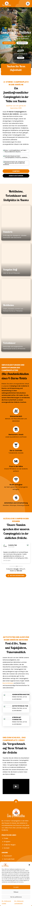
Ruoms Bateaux (8, 683)
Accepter (16, 887)
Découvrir (20, 57)
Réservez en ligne (9, 43)
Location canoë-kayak (20, 53)
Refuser (16, 892)
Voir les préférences (16, 897)
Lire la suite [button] (6, 560)
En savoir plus (22, 43)
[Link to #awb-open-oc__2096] (28, 4)
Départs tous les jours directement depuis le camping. (20, 55)
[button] (29, 865)
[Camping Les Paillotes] (6, 2)
